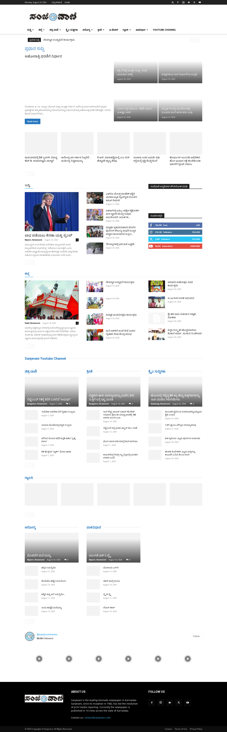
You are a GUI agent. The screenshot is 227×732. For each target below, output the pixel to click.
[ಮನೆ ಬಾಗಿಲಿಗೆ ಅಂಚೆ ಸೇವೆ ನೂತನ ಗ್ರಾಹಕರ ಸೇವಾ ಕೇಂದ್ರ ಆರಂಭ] (95, 335)
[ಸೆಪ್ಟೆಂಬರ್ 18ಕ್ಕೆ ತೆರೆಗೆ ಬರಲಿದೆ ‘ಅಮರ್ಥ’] (52, 392)
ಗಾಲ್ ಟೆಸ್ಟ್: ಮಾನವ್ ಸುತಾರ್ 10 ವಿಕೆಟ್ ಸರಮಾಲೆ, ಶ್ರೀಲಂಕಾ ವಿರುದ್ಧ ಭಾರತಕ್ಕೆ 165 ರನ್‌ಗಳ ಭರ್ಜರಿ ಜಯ (119, 414)
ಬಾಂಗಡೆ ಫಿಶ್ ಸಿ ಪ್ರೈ (100, 555)
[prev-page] (27, 174)
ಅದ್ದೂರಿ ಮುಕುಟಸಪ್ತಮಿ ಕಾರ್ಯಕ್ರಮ (121, 314)
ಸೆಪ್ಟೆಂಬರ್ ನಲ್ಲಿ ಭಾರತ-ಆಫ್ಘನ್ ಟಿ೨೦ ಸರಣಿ (120, 428)
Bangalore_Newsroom (37, 403)
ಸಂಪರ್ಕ (67, 2)
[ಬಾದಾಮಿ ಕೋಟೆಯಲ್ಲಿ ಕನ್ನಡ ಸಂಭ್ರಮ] (31, 428)
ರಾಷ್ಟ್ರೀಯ (114, 185)
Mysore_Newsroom (33, 240)
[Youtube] (199, 2)
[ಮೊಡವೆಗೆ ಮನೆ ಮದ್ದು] (52, 548)
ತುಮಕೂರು (136, 274)
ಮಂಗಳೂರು (54, 274)
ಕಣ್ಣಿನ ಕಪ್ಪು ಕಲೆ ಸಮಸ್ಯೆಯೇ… (53, 594)
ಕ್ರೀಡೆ (100, 29)
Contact (168, 729)
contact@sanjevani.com (97, 717)
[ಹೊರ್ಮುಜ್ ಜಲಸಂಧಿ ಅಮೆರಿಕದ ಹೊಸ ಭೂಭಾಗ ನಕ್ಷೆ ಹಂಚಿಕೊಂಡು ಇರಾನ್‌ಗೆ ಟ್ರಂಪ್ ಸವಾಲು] (186, 143)
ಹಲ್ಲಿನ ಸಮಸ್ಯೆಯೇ (48, 567)
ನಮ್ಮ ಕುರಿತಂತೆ (57, 2)
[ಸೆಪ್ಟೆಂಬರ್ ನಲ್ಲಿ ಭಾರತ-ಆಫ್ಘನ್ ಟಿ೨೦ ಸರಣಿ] (93, 431)
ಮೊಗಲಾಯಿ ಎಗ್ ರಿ (110, 567)
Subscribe (195, 246)
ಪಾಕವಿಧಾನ (140, 29)
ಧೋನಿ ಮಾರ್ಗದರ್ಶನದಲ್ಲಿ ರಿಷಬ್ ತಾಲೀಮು (120, 441)
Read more (32, 121)
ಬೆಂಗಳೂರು (41, 274)
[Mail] (188, 2)
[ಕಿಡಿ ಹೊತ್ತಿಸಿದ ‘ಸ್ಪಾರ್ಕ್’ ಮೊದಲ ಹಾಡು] (31, 455)
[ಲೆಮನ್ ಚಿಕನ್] (93, 611)
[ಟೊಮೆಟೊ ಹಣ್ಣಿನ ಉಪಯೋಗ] (31, 584)
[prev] (192, 40)
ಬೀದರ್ (185, 274)
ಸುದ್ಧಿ (29, 29)
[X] (194, 2)
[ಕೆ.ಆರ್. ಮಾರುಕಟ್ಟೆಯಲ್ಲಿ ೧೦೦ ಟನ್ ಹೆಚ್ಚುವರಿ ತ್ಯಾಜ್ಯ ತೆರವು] (113, 143)
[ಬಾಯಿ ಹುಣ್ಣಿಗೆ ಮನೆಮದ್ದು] (31, 611)
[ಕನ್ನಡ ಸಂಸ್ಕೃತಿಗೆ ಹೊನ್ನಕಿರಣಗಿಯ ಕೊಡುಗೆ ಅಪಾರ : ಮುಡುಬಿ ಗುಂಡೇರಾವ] (156, 334)
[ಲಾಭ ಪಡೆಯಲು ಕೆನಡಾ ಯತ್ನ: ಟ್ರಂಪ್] (52, 211)
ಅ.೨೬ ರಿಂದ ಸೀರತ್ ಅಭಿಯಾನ (181, 298)
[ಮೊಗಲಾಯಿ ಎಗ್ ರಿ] (93, 571)
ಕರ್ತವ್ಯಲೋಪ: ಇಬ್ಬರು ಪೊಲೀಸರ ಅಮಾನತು (182, 438)
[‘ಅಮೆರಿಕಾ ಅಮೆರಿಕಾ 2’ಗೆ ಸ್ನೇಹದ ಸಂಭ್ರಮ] (31, 415)
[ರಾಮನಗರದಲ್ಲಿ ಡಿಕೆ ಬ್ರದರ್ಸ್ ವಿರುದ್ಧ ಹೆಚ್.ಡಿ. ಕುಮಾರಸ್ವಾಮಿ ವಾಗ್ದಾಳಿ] (41, 143)
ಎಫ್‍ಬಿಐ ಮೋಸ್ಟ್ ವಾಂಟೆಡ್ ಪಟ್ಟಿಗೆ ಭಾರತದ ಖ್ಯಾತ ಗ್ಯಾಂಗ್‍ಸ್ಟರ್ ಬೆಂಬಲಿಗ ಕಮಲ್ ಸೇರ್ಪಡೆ (121, 197)
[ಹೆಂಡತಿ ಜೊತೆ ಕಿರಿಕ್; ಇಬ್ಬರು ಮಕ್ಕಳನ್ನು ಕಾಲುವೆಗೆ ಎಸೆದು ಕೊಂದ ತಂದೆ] (155, 455)
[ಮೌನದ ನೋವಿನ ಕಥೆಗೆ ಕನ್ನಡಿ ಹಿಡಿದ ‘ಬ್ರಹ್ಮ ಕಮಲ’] (31, 442)
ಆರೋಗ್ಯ (86, 29)
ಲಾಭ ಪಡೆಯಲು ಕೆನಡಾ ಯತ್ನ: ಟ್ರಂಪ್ (48, 235)
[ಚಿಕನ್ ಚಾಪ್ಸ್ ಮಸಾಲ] (93, 584)
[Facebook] (177, 2)
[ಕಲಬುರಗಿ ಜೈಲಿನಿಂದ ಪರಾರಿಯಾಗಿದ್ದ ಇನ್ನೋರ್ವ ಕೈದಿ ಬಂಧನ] (155, 415)
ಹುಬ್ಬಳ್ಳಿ (66, 274)
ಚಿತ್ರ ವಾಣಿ (54, 29)
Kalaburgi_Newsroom (160, 403)
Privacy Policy (196, 729)
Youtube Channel (164, 29)
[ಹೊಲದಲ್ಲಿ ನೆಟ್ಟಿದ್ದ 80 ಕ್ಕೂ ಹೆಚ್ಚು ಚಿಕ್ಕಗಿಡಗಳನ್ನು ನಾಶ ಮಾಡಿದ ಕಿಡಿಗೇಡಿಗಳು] (175, 392)
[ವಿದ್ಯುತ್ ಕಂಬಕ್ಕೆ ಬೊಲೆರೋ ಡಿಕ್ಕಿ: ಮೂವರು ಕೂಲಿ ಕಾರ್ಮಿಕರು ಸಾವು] (180, 102)
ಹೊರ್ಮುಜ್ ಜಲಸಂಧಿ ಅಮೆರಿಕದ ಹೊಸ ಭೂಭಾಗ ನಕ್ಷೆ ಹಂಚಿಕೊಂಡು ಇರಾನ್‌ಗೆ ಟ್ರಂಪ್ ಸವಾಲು (185, 161)
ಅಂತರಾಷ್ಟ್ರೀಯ (100, 185)
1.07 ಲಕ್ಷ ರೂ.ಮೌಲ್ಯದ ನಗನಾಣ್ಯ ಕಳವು (180, 425)
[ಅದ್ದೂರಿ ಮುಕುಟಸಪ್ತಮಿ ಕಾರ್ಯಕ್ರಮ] (95, 319)
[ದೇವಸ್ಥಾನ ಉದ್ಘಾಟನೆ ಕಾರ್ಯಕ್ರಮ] (95, 286)
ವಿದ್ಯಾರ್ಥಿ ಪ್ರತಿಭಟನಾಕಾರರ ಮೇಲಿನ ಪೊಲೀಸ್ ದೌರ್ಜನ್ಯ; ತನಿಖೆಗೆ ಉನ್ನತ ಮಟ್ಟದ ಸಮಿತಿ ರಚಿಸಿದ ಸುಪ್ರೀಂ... (121, 230)
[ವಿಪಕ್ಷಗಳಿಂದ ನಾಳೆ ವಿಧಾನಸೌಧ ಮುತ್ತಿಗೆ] (180, 64)
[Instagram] (183, 2)
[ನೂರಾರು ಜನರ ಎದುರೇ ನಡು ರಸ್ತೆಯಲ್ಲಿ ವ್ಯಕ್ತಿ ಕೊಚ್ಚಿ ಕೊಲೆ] (149, 143)
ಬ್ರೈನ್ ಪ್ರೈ (107, 594)
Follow (196, 232)
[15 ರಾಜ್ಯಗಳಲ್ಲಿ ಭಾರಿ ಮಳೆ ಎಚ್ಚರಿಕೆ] (95, 248)
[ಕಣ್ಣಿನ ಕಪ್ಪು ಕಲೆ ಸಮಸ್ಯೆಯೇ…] (31, 598)
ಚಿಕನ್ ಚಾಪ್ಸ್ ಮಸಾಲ (111, 581)
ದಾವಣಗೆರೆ (124, 274)
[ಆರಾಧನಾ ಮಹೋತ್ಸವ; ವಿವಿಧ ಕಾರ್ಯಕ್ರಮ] (156, 286)
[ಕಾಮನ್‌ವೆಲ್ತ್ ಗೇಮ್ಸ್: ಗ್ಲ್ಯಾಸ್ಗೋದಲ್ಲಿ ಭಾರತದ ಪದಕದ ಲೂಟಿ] (93, 458)
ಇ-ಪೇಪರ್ (113, 29)
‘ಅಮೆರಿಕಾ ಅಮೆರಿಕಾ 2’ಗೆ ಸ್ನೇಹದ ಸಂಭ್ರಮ (58, 411)
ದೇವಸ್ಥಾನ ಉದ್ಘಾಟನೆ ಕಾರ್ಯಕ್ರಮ (59, 39)
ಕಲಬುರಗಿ (77, 274)
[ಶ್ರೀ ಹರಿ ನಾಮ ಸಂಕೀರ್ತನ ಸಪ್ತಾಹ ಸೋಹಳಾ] (156, 318)
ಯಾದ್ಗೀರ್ (174, 274)
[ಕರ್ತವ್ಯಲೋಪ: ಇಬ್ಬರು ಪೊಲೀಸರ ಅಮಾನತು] (155, 442)
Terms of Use (181, 729)
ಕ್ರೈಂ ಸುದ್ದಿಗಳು (72, 29)
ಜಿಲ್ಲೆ (40, 29)
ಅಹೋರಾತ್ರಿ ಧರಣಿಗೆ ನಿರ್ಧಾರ (43, 56)
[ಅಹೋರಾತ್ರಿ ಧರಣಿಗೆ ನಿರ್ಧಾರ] (69, 80)
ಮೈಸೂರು (112, 274)
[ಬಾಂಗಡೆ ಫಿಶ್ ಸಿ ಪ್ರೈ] (113, 548)
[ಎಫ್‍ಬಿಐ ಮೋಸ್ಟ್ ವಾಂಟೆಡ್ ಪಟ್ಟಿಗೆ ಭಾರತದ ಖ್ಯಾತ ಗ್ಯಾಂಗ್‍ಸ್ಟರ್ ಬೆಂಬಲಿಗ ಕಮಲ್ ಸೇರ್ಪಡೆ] (95, 198)
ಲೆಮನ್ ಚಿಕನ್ (109, 607)
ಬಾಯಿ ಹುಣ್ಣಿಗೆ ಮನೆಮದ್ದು (51, 607)
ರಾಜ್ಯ (124, 185)
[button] (172, 2)
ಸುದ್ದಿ (27, 185)
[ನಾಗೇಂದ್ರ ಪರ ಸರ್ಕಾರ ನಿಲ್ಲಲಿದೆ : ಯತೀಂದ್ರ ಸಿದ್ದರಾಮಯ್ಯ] (77, 143)
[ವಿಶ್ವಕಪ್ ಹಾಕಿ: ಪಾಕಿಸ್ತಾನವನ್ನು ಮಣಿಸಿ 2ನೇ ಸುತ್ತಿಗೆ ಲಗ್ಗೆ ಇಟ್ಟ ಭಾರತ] (113, 392)
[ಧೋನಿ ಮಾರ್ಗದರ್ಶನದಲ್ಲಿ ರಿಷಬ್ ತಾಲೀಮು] (93, 445)
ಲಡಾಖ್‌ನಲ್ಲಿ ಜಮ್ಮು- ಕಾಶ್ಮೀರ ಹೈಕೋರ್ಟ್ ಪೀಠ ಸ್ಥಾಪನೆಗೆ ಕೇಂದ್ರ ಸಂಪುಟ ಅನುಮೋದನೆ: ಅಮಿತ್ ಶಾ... (122, 214)
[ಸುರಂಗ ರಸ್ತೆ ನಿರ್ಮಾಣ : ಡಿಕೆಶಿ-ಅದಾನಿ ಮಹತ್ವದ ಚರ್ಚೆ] (136, 102)
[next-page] (32, 174)
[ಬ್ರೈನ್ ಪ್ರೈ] (93, 598)
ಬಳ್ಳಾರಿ (87, 274)
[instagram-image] (39, 658)
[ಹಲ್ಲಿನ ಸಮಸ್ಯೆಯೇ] (31, 571)
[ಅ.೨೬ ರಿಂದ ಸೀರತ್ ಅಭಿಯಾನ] (156, 302)
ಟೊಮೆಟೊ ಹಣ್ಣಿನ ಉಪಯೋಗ (53, 581)
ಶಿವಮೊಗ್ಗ (149, 274)
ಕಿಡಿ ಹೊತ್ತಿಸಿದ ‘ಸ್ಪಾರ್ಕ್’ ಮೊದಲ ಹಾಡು (56, 451)
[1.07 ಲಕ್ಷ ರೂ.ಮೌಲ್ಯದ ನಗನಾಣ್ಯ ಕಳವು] (155, 428)
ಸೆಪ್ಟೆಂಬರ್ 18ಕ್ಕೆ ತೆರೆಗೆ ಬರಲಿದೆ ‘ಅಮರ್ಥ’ (49, 399)
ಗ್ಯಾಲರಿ (125, 29)
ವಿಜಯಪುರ (161, 274)
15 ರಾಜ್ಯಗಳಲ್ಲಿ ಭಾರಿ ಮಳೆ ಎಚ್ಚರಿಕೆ (120, 244)
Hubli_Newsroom (32, 323)
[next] (197, 40)
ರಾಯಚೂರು (99, 274)
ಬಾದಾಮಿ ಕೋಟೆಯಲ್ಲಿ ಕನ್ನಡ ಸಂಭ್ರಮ (56, 425)
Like (198, 225)
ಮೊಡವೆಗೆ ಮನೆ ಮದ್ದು (39, 555)
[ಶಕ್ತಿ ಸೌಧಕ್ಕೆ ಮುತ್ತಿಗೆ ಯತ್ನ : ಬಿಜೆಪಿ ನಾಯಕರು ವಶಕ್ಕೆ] (136, 64)
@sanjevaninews (47, 634)
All (88, 185)
